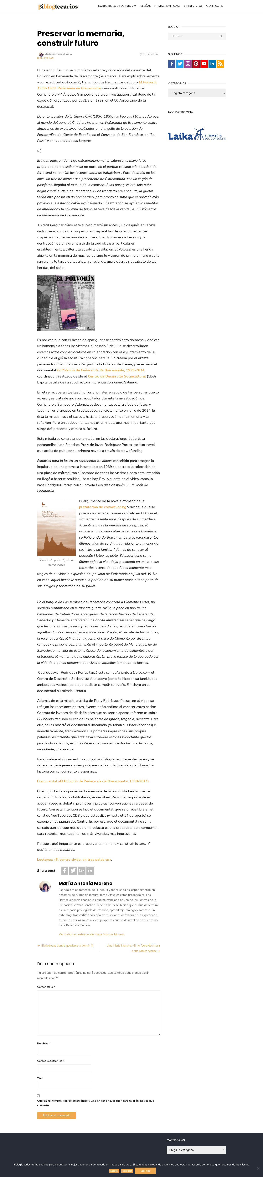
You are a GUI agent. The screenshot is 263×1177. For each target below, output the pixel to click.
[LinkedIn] (90, 871)
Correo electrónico (50, 1061)
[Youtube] (204, 64)
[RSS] (220, 64)
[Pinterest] (196, 64)
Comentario (46, 987)
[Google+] (82, 871)
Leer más (145, 1170)
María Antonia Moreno (58, 54)
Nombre (43, 1043)
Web (40, 1078)
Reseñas (145, 6)
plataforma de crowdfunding (102, 507)
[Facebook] (64, 871)
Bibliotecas (45, 58)
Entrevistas (193, 6)
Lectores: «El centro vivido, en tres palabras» (74, 859)
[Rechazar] (258, 1168)
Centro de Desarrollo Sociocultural (117, 376)
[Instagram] (188, 64)
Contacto (215, 6)
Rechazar (127, 1170)
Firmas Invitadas (167, 6)
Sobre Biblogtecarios (115, 6)
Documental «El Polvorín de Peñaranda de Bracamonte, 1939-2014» (93, 781)
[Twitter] (73, 871)
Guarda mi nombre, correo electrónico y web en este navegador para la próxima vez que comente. (95, 1103)
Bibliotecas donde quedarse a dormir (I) (67, 945)
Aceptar (114, 1170)
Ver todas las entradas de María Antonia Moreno (91, 934)
